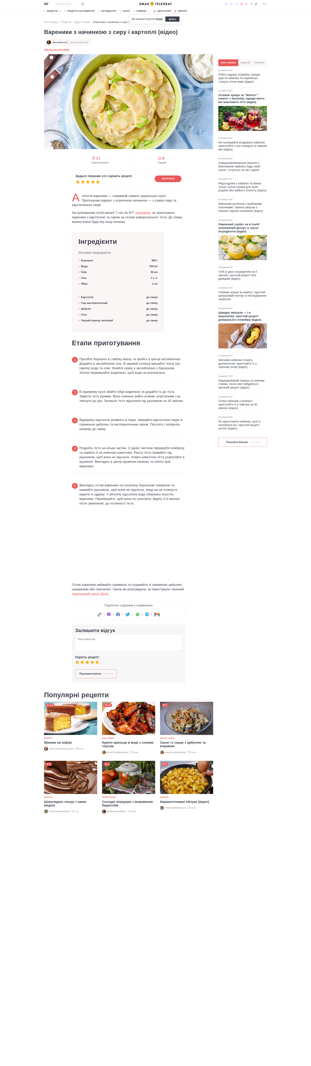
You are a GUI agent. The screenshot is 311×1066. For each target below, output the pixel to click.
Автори (182, 11)
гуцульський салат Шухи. (90, 594)
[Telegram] (236, 3)
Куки (159, 19)
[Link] (99, 614)
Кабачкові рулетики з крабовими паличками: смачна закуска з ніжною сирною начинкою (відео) (240, 207)
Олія (84, 272)
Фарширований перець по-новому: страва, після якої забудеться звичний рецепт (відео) (241, 384)
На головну (51, 22)
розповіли (143, 212)
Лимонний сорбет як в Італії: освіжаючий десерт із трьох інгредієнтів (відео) (239, 228)
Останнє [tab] (260, 63)
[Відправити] (82, 3)
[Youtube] (241, 3)
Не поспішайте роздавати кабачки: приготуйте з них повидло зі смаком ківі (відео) (242, 146)
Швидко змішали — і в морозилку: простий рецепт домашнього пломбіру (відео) (239, 316)
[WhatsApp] (137, 614)
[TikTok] (256, 3)
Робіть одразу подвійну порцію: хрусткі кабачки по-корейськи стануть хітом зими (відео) (239, 78)
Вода (84, 266)
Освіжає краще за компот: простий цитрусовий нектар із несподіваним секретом (242, 296)
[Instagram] (251, 3)
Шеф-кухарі (164, 11)
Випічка (48, 738)
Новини (141, 11)
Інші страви (108, 738)
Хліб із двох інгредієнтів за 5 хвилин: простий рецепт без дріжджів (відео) (237, 275)
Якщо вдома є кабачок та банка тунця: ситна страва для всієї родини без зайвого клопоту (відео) (242, 187)
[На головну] (155, 4)
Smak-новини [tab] (228, 63)
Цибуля (86, 308)
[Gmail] (157, 614)
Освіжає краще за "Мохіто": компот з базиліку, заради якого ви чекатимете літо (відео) (241, 98)
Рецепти (52, 11)
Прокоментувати (90, 673)
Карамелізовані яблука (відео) (184, 802)
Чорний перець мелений (97, 320)
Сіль (84, 278)
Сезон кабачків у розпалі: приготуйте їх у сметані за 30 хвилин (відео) (237, 404)
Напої (126, 11)
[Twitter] (246, 4)
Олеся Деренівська (59, 811)
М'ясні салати (167, 738)
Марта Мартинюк (59, 42)
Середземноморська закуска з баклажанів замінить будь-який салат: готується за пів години (239, 166)
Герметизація (109, 797)
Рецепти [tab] (245, 63)
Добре (172, 19)
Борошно (87, 260)
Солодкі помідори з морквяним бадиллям (127, 803)
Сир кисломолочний (94, 303)
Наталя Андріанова (117, 752)
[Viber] (231, 4)
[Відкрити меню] (46, 4)
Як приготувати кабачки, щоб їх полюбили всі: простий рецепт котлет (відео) (239, 425)
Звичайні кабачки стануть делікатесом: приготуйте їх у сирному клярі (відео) (237, 363)
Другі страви (82, 22)
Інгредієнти (108, 11)
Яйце (84, 283)
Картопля (87, 297)
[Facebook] (226, 3)
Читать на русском (56, 50)
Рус (264, 4)
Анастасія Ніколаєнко (61, 749)
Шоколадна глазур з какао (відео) (65, 803)
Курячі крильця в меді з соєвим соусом (128, 744)
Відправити (168, 179)
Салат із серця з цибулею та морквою (183, 744)
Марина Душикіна (116, 811)
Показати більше (237, 442)
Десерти (48, 797)
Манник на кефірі (58, 742)
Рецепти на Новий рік (81, 11)
